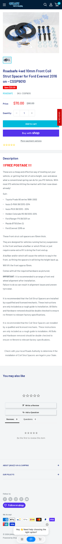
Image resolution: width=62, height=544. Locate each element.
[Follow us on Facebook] (5, 499)
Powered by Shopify (11, 538)
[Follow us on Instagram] (16, 499)
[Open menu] (4, 5)
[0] (57, 4)
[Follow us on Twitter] (10, 499)
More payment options (31, 140)
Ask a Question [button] (32, 412)
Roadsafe (8, 93)
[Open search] (45, 4)
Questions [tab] (28, 419)
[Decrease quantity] (17, 113)
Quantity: (7, 113)
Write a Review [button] (32, 405)
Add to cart (31, 123)
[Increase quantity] (32, 113)
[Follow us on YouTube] (27, 499)
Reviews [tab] (10, 419)
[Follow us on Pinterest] (21, 499)
